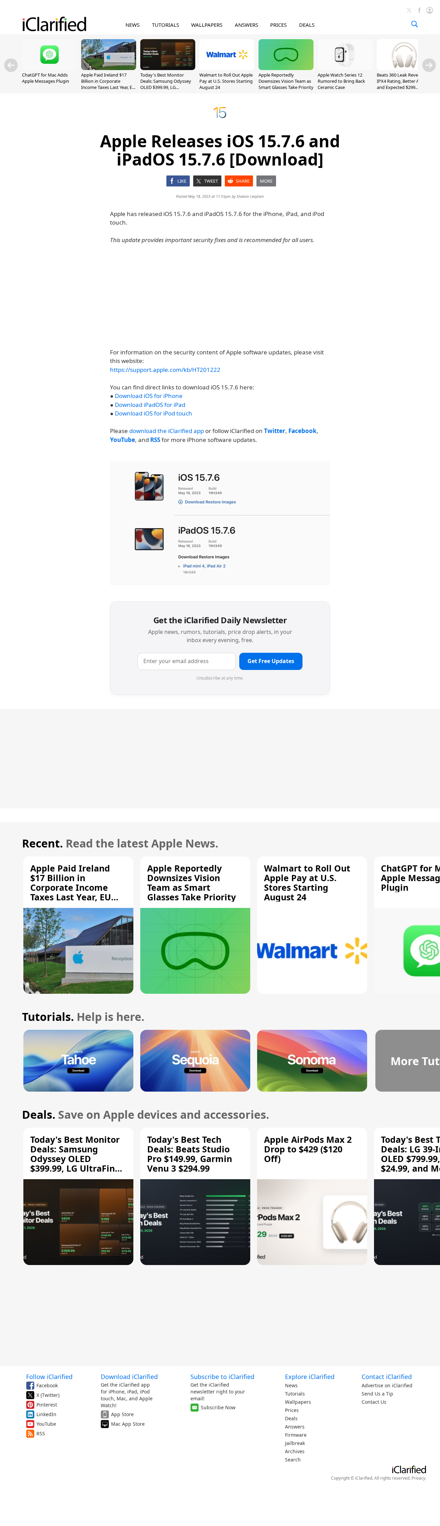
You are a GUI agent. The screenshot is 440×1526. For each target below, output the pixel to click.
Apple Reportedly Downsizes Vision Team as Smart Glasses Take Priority (286, 81)
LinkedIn (46, 1414)
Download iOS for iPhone (149, 396)
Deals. (38, 1114)
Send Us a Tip (377, 1393)
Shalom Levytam (250, 196)
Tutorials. (48, 1016)
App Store (122, 1414)
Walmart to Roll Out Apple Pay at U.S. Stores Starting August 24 (226, 81)
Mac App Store (128, 1424)
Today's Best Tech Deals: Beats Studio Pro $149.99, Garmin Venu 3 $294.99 (189, 1154)
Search (293, 1459)
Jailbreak (295, 1443)
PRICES (278, 24)
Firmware (296, 1435)
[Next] (429, 65)
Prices (292, 1410)
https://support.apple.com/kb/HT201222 (165, 370)
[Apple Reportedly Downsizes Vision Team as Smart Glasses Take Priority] (286, 68)
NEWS (132, 24)
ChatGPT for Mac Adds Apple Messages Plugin (45, 78)
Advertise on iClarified (387, 1385)
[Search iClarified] (414, 24)
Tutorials (295, 1393)
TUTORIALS (165, 24)
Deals (291, 1418)
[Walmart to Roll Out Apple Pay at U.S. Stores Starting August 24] (226, 68)
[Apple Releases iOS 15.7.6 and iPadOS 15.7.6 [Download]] (220, 523)
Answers (295, 1426)
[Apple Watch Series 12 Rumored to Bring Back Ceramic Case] (345, 68)
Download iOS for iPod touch (153, 413)
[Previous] (11, 65)
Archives (295, 1451)
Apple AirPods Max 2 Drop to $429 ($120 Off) (308, 1149)
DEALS (307, 24)
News (291, 1385)
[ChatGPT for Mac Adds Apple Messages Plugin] (49, 68)
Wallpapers (298, 1402)
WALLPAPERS (206, 24)
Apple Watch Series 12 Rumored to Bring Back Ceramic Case (341, 81)
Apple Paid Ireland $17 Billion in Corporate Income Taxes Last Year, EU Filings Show (108, 84)
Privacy (418, 1478)
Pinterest (46, 1404)
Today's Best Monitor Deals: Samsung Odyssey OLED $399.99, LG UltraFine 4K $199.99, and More (166, 87)
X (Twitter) (47, 1395)
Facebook (47, 1385)
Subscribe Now (218, 1407)
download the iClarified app (166, 431)
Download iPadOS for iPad (150, 405)
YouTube (46, 1424)
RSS (40, 1433)
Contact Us (374, 1402)
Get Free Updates (271, 661)
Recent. (42, 843)
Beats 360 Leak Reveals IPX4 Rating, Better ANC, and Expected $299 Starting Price (401, 84)
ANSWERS (246, 24)
